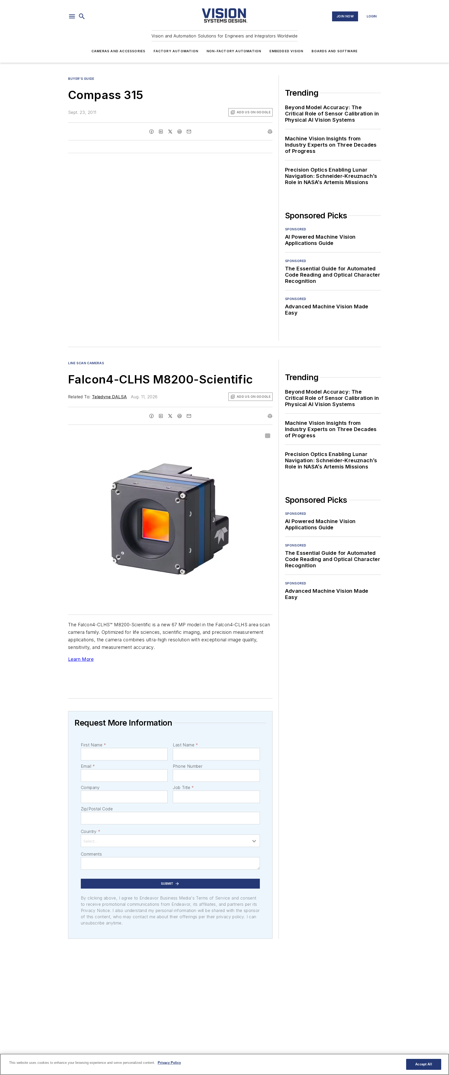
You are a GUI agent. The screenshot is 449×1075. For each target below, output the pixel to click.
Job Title (183, 787)
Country (90, 831)
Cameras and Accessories (118, 51)
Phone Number (187, 766)
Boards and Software (335, 51)
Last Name (185, 744)
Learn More (81, 659)
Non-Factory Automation (234, 51)
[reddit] (179, 131)
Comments (91, 854)
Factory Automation (176, 51)
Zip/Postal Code (97, 808)
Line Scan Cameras (86, 363)
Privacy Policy (169, 1063)
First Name (93, 744)
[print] (270, 131)
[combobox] (170, 841)
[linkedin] (160, 131)
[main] (224, 1064)
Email (88, 766)
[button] (72, 16)
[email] (189, 131)
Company (90, 787)
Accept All (423, 1064)
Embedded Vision (286, 51)
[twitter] (170, 131)
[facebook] (151, 131)
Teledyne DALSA (109, 396)
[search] (82, 16)
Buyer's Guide (81, 79)
